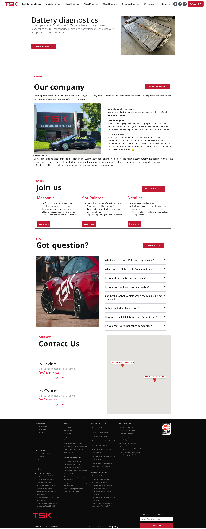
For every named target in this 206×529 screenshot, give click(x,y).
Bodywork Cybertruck (126, 468)
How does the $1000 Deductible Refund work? (131, 358)
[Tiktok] (185, 4)
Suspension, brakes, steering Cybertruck (129, 485)
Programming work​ (70, 478)
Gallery (40, 510)
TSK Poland (41, 473)
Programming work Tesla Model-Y (103, 526)
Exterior (67, 481)
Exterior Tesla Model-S (71, 515)
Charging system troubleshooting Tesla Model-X (103, 498)
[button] (135, 260)
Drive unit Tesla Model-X (100, 478)
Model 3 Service (53, 4)
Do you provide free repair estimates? (127, 328)
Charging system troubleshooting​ (75, 487)
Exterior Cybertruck (126, 481)
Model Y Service (72, 4)
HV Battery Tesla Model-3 (45, 520)
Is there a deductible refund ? (122, 349)
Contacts (166, 4)
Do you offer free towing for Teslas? (125, 319)
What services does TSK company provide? (129, 260)
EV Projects (149, 4)
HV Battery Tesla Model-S (72, 505)
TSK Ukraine (42, 470)
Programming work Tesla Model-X (103, 482)
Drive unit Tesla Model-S (72, 508)
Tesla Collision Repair (31, 4)
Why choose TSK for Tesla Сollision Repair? (129, 310)
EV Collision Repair (44, 494)
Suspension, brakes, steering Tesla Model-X (102, 491)
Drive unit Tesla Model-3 (44, 523)
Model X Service (91, 4)
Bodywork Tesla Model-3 (44, 517)
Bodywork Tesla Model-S (72, 502)
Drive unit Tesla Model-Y (100, 523)
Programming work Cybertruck (130, 478)
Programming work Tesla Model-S (75, 512)
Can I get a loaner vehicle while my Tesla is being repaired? (133, 338)
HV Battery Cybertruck (127, 472)
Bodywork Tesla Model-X (100, 469)
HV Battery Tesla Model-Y (100, 520)
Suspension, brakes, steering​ (74, 484)
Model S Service (110, 4)
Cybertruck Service (130, 4)
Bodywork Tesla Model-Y (100, 517)
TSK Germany (42, 467)
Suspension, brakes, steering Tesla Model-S (74, 519)
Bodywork (67, 468)
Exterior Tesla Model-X (99, 486)
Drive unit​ (67, 475)
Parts (39, 501)
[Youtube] (175, 4)
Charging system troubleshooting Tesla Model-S (75, 525)
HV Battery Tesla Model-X (100, 473)
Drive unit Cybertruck (126, 475)
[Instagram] (180, 4)
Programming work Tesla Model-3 (47, 526)
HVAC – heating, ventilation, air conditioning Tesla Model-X (102, 505)
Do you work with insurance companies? (128, 367)
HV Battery (68, 472)
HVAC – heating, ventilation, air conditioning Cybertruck (130, 494)
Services (40, 504)
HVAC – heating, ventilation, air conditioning (74, 491)
